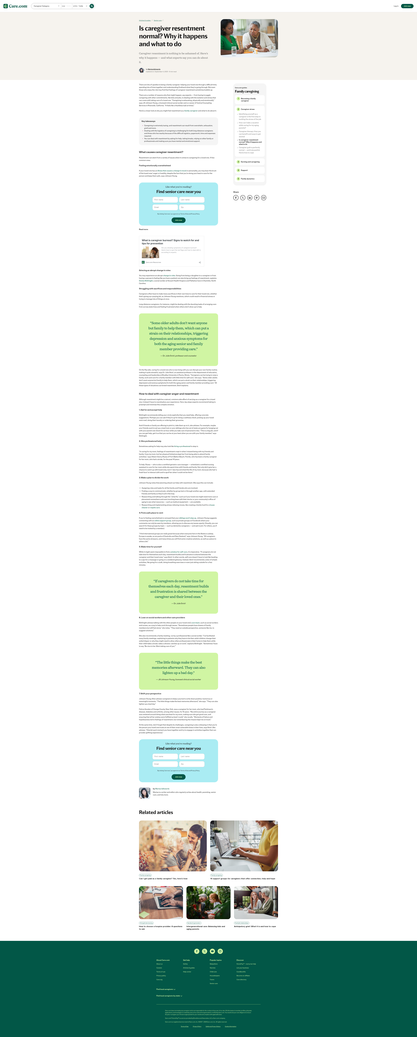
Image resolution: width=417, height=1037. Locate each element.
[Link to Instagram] (220, 951)
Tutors (212, 980)
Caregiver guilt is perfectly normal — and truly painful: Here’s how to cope (249, 150)
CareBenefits (241, 972)
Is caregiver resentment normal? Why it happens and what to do (250, 142)
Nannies (212, 968)
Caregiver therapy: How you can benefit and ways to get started (250, 134)
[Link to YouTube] (212, 951)
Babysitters (214, 964)
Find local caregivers (164, 989)
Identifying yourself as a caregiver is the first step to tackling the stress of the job (250, 116)
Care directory (241, 980)
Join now (407, 6)
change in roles (169, 276)
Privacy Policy (195, 214)
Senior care (158, 20)
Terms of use (160, 972)
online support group (162, 521)
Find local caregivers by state (168, 996)
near (63, 6)
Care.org (159, 980)
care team (196, 623)
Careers (159, 968)
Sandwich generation (193, 923)
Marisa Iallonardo (154, 69)
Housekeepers (215, 976)
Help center (187, 972)
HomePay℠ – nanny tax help (246, 964)
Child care (213, 972)
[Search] (92, 6)
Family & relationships (241, 923)
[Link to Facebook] (196, 951)
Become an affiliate (243, 976)
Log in (396, 6)
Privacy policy (161, 976)
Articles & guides (145, 20)
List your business (243, 968)
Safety (185, 964)
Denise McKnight (146, 281)
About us (159, 964)
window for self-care (179, 552)
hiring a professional (182, 446)
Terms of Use (184, 214)
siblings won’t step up (187, 518)
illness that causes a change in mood (172, 171)
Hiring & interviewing (146, 923)
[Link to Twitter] (204, 951)
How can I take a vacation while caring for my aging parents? (249, 125)
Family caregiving (145, 875)
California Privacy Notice (213, 1026)
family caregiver (191, 111)
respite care (155, 508)
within (75, 6)
